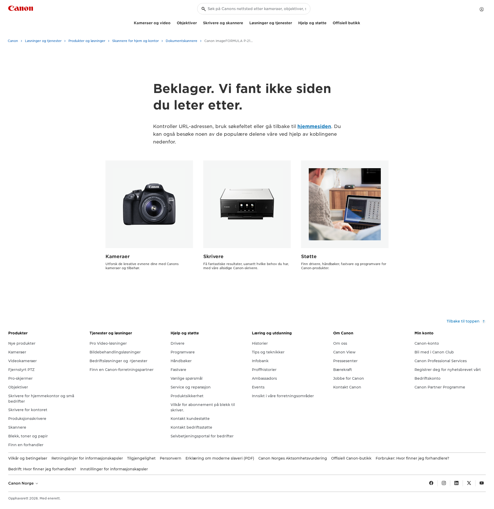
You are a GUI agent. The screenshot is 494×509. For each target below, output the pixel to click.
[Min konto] (482, 9)
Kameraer (117, 256)
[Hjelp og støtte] (329, 22)
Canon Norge (21, 483)
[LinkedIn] (456, 483)
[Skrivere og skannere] (245, 22)
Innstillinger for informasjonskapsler (114, 469)
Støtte (309, 256)
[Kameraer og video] (173, 22)
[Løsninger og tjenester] (294, 22)
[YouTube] (481, 483)
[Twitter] (469, 483)
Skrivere (213, 256)
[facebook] (431, 483)
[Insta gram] (443, 483)
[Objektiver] (199, 22)
